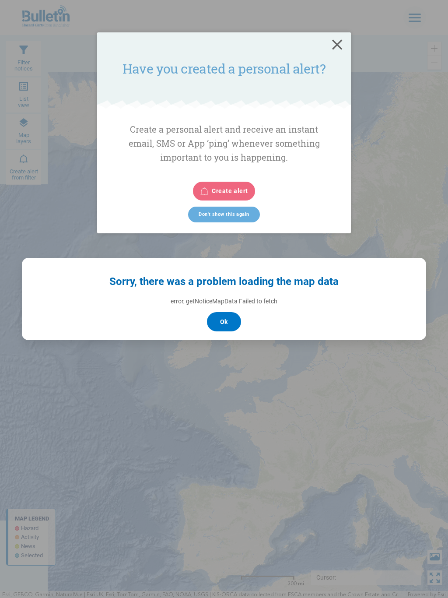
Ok (224, 321)
